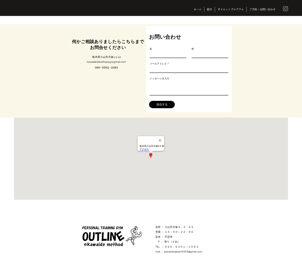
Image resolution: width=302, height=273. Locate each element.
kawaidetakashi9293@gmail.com (106, 61)
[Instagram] (285, 8)
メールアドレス (158, 63)
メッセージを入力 (159, 78)
